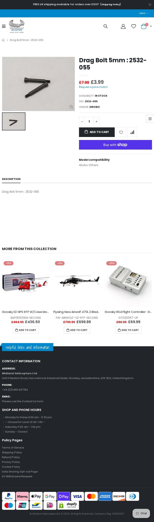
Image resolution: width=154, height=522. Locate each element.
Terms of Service (13, 448)
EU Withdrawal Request (17, 476)
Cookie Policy (11, 467)
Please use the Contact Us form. (23, 401)
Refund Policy (11, 457)
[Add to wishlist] (121, 132)
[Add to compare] (132, 132)
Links (142, 13)
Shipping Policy (110, 4)
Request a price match (93, 87)
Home (3, 40)
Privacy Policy (11, 462)
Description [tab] (11, 179)
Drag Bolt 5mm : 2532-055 (113, 64)
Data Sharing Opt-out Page (20, 471)
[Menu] (4, 26)
